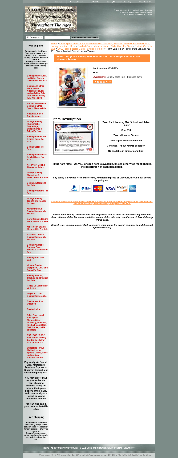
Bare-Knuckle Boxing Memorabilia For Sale (37, 220)
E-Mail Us (95, 2)
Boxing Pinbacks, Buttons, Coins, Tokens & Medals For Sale (37, 248)
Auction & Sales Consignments (35, 115)
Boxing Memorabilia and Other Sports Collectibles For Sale (37, 78)
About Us (58, 2)
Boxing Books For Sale (36, 258)
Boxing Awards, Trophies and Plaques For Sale (37, 278)
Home (54, 43)
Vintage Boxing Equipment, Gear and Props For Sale (37, 267)
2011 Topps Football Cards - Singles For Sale (81, 49)
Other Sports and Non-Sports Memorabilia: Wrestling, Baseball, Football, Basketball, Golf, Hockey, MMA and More (37, 322)
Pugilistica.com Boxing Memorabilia (37, 294)
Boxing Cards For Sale (35, 148)
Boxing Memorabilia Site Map (119, 2)
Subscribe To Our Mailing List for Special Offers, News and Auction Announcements (37, 353)
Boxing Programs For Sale (37, 192)
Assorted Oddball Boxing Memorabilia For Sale (37, 237)
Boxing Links (33, 309)
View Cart (143, 2)
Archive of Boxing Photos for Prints (36, 166)
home (44, 2)
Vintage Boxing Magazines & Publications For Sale (37, 175)
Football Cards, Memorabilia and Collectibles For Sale (105, 46)
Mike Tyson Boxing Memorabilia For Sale (37, 228)
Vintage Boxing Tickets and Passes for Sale (36, 201)
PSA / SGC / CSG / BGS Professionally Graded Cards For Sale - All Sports (36, 339)
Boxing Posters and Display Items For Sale (36, 139)
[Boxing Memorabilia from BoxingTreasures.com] (66, 20)
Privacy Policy (76, 2)
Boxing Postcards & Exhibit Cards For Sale (37, 157)
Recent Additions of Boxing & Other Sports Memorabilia (36, 106)
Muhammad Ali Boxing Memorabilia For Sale (37, 211)
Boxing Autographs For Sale (36, 184)
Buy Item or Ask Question (35, 302)
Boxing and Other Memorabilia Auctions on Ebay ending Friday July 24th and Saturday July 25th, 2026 (36, 92)
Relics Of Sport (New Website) (37, 287)
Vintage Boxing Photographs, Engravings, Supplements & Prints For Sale (34, 126)
